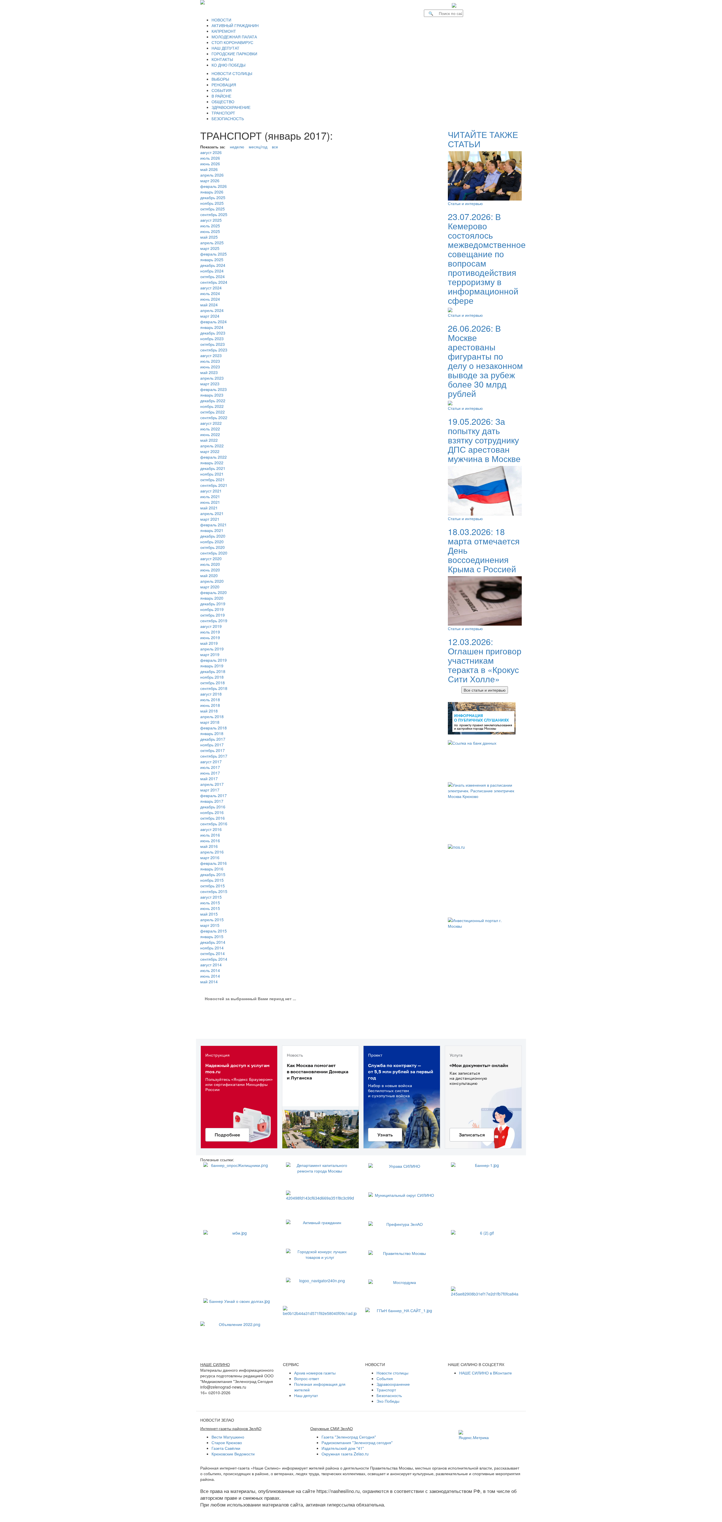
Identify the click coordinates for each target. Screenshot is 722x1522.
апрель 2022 (212, 445)
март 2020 (209, 587)
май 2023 (209, 372)
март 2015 (209, 925)
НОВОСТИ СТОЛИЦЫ (232, 73)
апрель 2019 (212, 649)
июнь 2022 (210, 434)
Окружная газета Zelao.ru (345, 1454)
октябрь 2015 (212, 885)
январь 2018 (211, 733)
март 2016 (209, 857)
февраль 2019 (213, 660)
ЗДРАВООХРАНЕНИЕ (231, 107)
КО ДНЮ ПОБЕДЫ (228, 65)
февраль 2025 (213, 254)
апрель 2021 (212, 513)
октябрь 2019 (212, 615)
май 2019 (209, 643)
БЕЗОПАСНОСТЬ (228, 118)
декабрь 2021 (212, 468)
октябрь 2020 (212, 547)
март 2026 (209, 180)
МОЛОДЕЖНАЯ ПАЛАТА (234, 36)
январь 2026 (211, 192)
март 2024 (209, 316)
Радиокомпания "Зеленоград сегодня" (357, 1442)
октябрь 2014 (212, 953)
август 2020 (211, 558)
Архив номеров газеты (315, 1373)
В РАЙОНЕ (221, 96)
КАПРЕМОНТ (224, 31)
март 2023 (209, 383)
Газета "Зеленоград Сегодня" (349, 1437)
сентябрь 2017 (213, 756)
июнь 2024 (210, 299)
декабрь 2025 (212, 197)
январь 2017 (211, 801)
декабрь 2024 (212, 265)
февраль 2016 (213, 863)
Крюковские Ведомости (233, 1454)
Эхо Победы (388, 1401)
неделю (237, 146)
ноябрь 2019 (212, 609)
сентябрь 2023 (213, 350)
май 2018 (209, 711)
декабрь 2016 (212, 807)
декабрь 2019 (212, 603)
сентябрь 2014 (213, 959)
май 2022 (209, 440)
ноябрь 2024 (212, 271)
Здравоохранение (393, 1384)
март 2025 (209, 248)
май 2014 (209, 981)
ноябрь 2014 (212, 948)
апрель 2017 (212, 784)
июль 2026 (210, 158)
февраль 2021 (213, 524)
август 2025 (211, 220)
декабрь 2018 (212, 671)
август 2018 (211, 694)
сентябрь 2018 (213, 688)
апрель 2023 (212, 378)
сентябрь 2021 (213, 485)
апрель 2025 (212, 242)
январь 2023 (211, 395)
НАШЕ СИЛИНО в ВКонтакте (485, 1373)
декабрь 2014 (212, 942)
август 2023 (211, 355)
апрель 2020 (212, 581)
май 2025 (209, 237)
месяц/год (258, 146)
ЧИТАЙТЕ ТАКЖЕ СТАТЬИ (483, 139)
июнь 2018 (210, 705)
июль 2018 (210, 699)
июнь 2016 (210, 840)
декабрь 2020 (212, 536)
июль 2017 (210, 767)
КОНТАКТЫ (222, 59)
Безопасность (389, 1395)
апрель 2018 (212, 716)
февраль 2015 (213, 931)
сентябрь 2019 (213, 620)
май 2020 (209, 575)
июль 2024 (210, 293)
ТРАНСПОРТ (223, 113)
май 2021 (209, 508)
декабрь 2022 (212, 400)
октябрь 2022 (212, 412)
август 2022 (211, 423)
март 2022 (209, 451)
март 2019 (209, 654)
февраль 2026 (213, 186)
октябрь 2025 (212, 209)
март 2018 (209, 722)
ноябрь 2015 (212, 880)
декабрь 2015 (212, 874)
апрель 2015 (212, 919)
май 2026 (209, 169)
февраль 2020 (213, 592)
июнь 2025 (210, 231)
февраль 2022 (213, 457)
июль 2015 (210, 902)
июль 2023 (210, 361)
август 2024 (211, 288)
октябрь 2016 (212, 818)
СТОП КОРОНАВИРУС (232, 42)
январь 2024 (211, 327)
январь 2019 (211, 665)
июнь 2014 (210, 976)
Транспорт (386, 1390)
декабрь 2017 (212, 739)
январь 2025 (211, 259)
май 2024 (209, 304)
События (385, 1378)
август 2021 (211, 491)
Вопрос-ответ (306, 1378)
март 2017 (209, 790)
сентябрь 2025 (213, 214)
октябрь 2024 (212, 276)
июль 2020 (210, 564)
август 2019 (211, 626)
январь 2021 (211, 530)
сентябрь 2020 (213, 553)
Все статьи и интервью (485, 690)
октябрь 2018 (212, 682)
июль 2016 (210, 835)
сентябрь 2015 (213, 891)
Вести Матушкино (228, 1437)
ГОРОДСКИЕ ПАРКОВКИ (234, 53)
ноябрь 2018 (212, 677)
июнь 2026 (210, 163)
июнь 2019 (210, 637)
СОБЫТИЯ (222, 90)
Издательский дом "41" (343, 1448)
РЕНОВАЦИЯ (224, 84)
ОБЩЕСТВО (223, 101)
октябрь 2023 (212, 344)
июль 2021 (210, 496)
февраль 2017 (213, 795)
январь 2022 (211, 462)
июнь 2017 (210, 773)
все (275, 146)
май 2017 (209, 778)
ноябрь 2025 (212, 203)
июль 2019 (210, 632)
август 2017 (211, 761)
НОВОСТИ (221, 20)
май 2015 (209, 914)
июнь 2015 (210, 908)
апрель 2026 (212, 175)
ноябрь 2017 (212, 744)
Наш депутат (306, 1395)
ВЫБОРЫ (220, 79)
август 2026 (211, 152)
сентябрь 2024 (213, 282)
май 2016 (209, 846)
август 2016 (211, 829)
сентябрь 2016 (213, 823)
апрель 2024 (212, 310)
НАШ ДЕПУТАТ (225, 48)
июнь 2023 (210, 366)
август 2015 (211, 897)
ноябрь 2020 (212, 541)
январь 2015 (211, 936)
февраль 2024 (213, 321)
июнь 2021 (210, 502)
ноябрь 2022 (212, 406)
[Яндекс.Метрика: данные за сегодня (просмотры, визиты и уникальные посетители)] (474, 1435)
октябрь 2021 (212, 479)
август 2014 (211, 964)
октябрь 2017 (212, 750)
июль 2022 (210, 429)
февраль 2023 (213, 389)
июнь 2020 (210, 570)
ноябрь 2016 (212, 812)
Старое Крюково (227, 1442)
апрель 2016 (212, 852)
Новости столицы (392, 1373)
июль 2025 (210, 225)
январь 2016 (211, 869)
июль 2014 (210, 970)
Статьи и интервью (465, 203)
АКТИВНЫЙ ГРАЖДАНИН (235, 25)
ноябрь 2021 (212, 474)
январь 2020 (211, 598)
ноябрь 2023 (212, 338)
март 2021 (209, 519)
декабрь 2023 (212, 333)
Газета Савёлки (226, 1448)
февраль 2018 (213, 728)
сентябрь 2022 (213, 417)
